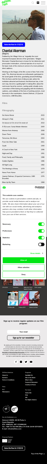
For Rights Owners (31, 400)
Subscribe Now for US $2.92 (13, 44)
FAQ (26, 395)
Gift (26, 397)
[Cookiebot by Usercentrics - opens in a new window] (34, 187)
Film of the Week (30, 377)
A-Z (3, 389)
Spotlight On (29, 375)
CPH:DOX (5, 287)
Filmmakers (6, 392)
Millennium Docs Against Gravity (28, 288)
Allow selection (23, 267)
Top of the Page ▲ (38, 454)
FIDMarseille (11, 307)
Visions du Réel (33, 307)
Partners (5, 377)
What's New (28, 380)
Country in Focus (30, 385)
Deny (23, 274)
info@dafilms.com (14, 429)
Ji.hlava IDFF (22, 307)
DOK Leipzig (38, 287)
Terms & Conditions (8, 380)
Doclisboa (15, 287)
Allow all (23, 260)
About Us (5, 375)
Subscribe (28, 393)
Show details (35, 253)
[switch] (41, 231)
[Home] (6, 2)
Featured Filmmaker (31, 382)
